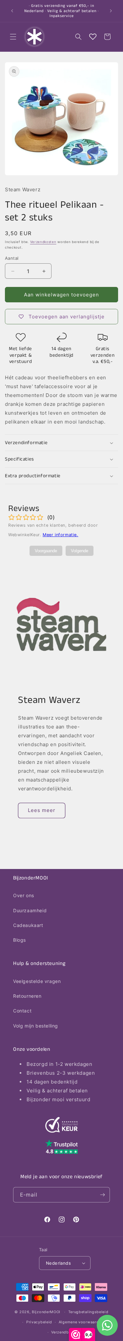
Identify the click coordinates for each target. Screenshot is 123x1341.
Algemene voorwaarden (81, 1322)
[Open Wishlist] (93, 36)
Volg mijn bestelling (35, 1026)
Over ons (23, 895)
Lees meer (41, 810)
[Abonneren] (102, 1194)
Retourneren (27, 996)
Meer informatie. (60, 534)
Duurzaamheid (30, 910)
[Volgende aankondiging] (111, 11)
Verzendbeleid (64, 1332)
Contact (22, 1010)
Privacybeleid (39, 1322)
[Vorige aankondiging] (12, 11)
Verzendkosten (43, 242)
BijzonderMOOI (46, 1312)
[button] (13, 36)
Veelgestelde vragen (37, 981)
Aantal (11, 258)
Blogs (19, 940)
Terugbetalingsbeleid (88, 1312)
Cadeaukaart (28, 925)
